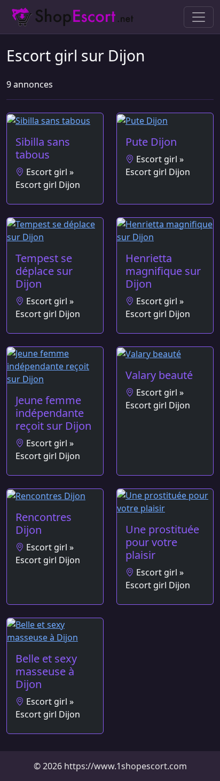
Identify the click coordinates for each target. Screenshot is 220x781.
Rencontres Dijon (43, 523)
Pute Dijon (151, 142)
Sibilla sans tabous (42, 148)
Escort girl (46, 172)
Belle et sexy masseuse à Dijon (46, 671)
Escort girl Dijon (47, 185)
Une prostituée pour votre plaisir (162, 542)
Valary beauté (159, 375)
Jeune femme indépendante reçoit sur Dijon (53, 413)
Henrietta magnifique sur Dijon (163, 271)
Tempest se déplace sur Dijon (44, 271)
